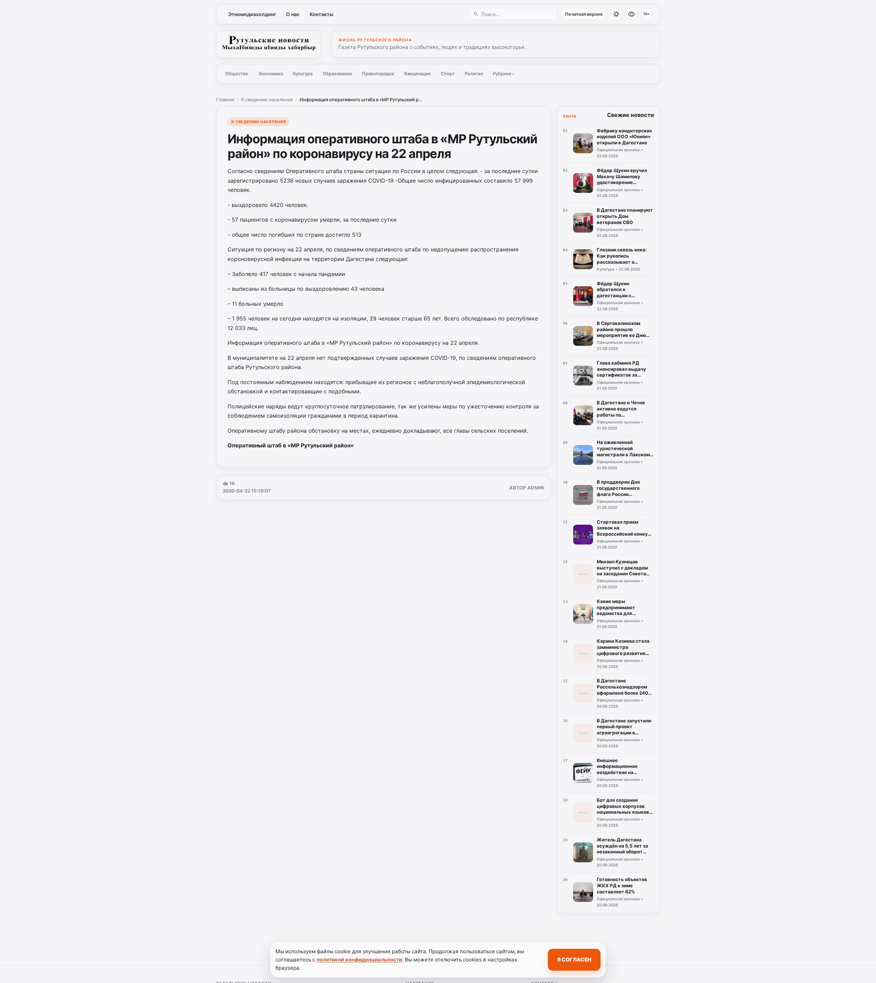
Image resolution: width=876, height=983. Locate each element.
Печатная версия (583, 14)
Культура (302, 73)
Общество (236, 73)
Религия (474, 73)
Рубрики (503, 73)
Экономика (270, 73)
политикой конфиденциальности (359, 959)
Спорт (448, 73)
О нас (292, 14)
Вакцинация (417, 73)
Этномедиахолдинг (252, 14)
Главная (225, 99)
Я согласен (574, 959)
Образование (337, 73)
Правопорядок (378, 73)
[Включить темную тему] (616, 14)
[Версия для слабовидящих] (631, 14)
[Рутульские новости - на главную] (268, 44)
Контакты (321, 14)
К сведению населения (267, 99)
